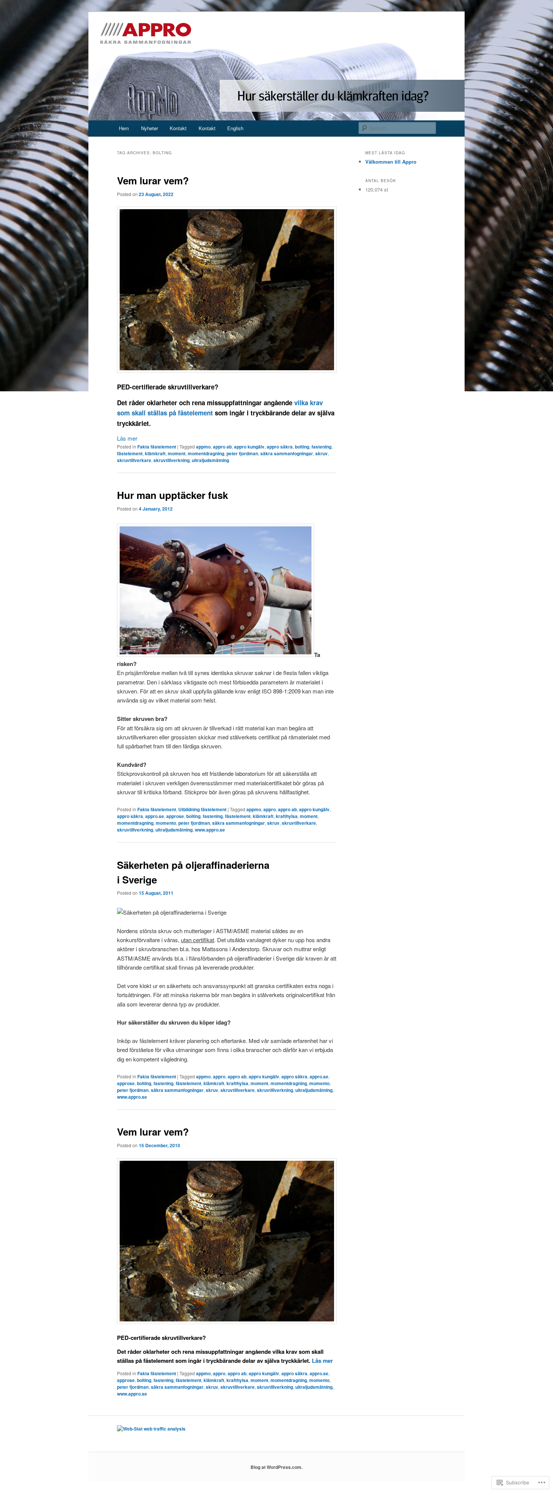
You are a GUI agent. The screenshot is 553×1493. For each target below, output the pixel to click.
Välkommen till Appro (390, 161)
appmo (203, 446)
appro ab (222, 446)
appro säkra (280, 446)
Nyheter (149, 128)
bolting (302, 446)
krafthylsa (287, 816)
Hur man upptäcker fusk (172, 495)
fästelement (130, 453)
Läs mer (127, 438)
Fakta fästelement (156, 446)
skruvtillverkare (134, 460)
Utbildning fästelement (202, 809)
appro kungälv (249, 446)
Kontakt (178, 128)
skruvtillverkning (171, 460)
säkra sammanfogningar (286, 453)
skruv (321, 453)
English (235, 128)
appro (269, 809)
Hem (124, 128)
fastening (321, 446)
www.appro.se (210, 829)
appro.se (154, 816)
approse (175, 816)
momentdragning (206, 453)
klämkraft (155, 453)
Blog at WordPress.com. (276, 1467)
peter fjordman (242, 453)
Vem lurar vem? (153, 180)
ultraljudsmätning (210, 460)
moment (176, 453)
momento (166, 822)
